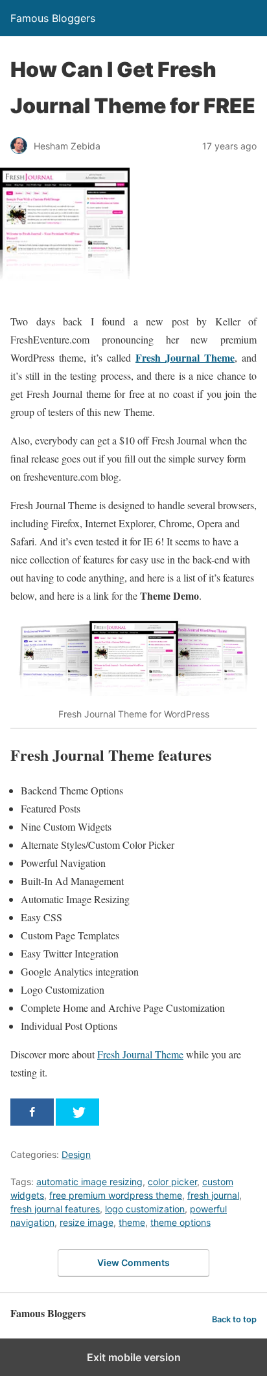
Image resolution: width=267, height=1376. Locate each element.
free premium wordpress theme (115, 1195)
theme (132, 1222)
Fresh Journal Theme (185, 357)
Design (76, 1154)
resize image (86, 1222)
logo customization (145, 1208)
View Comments (133, 1262)
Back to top (234, 1319)
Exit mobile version (134, 1357)
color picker (172, 1181)
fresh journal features (55, 1208)
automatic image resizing (89, 1181)
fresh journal (213, 1195)
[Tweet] (77, 1112)
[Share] (32, 1112)
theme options (180, 1222)
